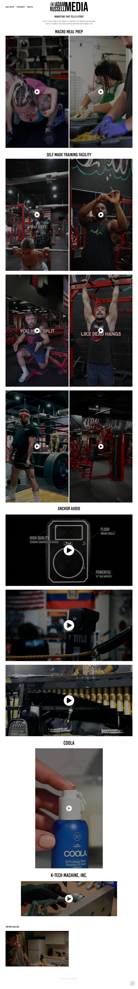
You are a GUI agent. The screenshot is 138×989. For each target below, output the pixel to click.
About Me (30, 7)
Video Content (10, 7)
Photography (21, 7)
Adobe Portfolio (72, 979)
